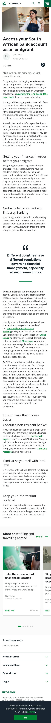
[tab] (25, 656)
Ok (25, 717)
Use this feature (10, 645)
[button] (15, 3)
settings (31, 711)
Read (7, 610)
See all (40, 536)
